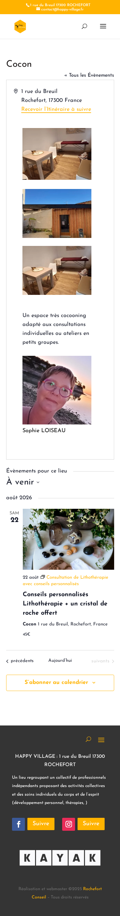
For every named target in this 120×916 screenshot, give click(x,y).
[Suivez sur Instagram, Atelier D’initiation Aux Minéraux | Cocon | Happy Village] (68, 824)
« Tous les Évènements (89, 75)
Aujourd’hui (60, 660)
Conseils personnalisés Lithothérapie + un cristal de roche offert (65, 604)
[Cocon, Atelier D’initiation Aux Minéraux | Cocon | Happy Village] (56, 293)
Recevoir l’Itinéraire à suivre (56, 109)
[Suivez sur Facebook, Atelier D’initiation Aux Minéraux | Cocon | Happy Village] (18, 824)
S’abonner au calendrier (56, 682)
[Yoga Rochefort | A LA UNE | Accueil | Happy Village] (20, 26)
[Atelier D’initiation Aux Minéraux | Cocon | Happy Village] (60, 872)
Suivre (41, 824)
